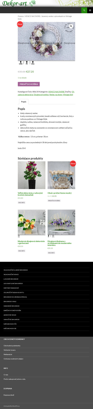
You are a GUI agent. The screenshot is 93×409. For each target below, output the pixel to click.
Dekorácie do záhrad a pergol (15, 297)
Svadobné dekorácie (11, 306)
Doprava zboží (9, 395)
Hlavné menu (90, 10)
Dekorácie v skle (10, 301)
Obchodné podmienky (12, 346)
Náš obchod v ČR (10, 324)
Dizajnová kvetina (41, 94)
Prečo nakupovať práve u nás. (15, 379)
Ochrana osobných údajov (13, 359)
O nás (6, 375)
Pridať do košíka (29, 84)
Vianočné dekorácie (11, 319)
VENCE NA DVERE (32, 16)
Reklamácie (8, 354)
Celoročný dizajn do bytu (14, 292)
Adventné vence (10, 315)
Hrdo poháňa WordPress (12, 406)
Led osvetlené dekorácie (13, 283)
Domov (21, 16)
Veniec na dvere (55, 94)
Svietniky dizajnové (11, 288)
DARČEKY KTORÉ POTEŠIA (12, 310)
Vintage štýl (68, 94)
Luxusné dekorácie (11, 279)
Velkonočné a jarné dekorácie (16, 270)
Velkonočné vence (11, 274)
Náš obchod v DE (10, 328)
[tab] (23, 101)
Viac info (21, 202)
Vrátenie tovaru (10, 350)
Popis (23, 101)
